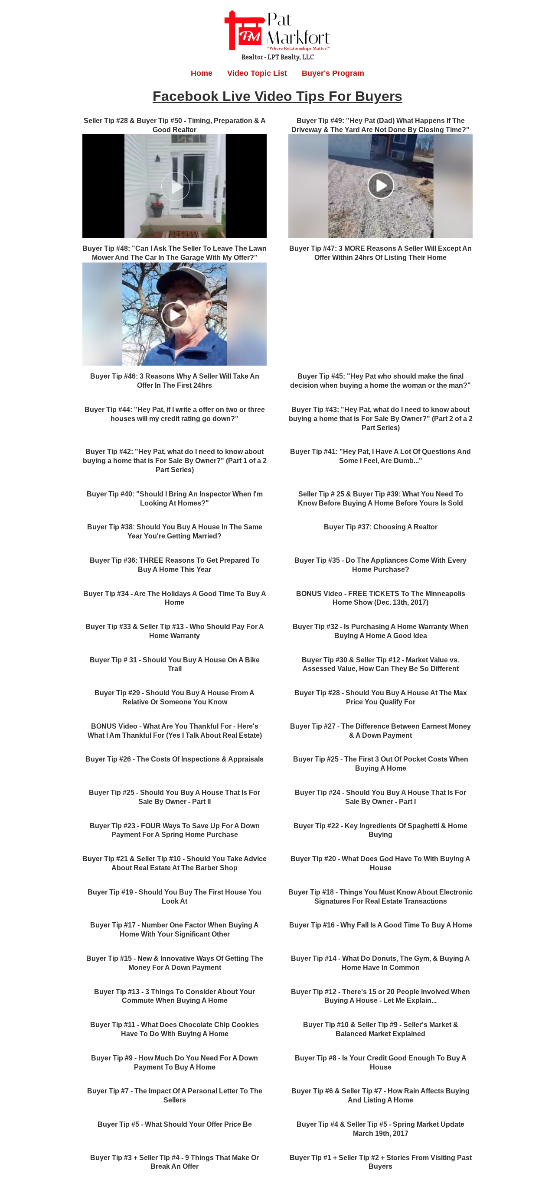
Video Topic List (257, 73)
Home (201, 73)
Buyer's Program (333, 73)
